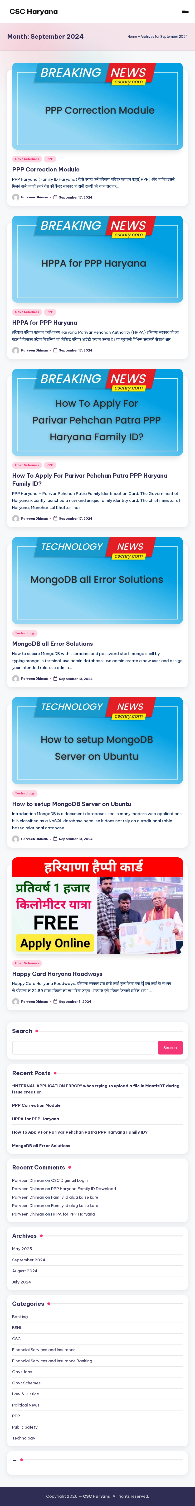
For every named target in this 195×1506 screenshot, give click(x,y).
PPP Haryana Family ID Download (83, 1188)
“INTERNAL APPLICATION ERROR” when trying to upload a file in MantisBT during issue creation (96, 1089)
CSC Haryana (34, 11)
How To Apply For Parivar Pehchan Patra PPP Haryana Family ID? (80, 1132)
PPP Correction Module (46, 169)
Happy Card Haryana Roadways (57, 973)
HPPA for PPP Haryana (44, 322)
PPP (50, 159)
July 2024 (21, 1282)
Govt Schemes (27, 159)
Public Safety (25, 1427)
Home (132, 36)
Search (22, 1031)
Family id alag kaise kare (74, 1197)
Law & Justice (25, 1394)
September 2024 (28, 1260)
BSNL (17, 1327)
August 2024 (25, 1270)
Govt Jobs (22, 1371)
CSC (16, 1338)
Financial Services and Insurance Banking (52, 1360)
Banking (20, 1316)
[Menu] (185, 11)
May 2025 (22, 1248)
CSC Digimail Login (69, 1180)
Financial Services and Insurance (44, 1349)
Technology (25, 633)
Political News (26, 1405)
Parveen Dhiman (28, 1180)
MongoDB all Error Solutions (52, 643)
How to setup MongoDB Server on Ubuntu (71, 804)
